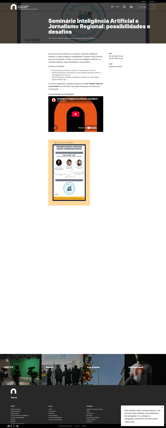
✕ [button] (162, 407)
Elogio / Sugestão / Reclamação (65, 426)
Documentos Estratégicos (18, 423)
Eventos (152, 1)
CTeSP (50, 409)
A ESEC (13, 406)
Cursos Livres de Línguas (55, 419)
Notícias (143, 1)
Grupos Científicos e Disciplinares (19, 415)
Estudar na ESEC (90, 419)
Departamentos (15, 413)
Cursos (51, 406)
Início (49, 38)
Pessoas (13, 421)
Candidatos (89, 406)
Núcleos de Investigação (17, 417)
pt (112, 7)
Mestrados (51, 413)
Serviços (13, 419)
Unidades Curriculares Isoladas (94, 409)
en (118, 7)
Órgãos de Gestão (15, 411)
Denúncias (84, 426)
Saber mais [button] (129, 422)
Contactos (89, 421)
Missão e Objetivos (16, 409)
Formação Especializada (55, 417)
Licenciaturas (52, 411)
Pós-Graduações (53, 415)
